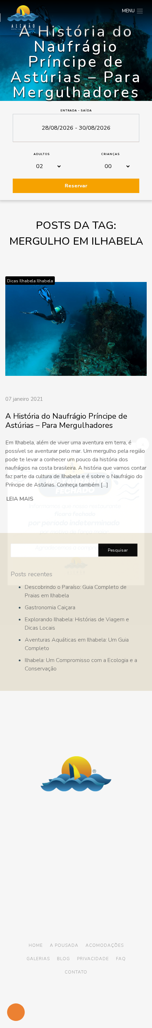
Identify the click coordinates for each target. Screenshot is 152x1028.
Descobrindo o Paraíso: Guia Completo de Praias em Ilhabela (76, 591)
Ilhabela (45, 281)
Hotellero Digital (61, 1002)
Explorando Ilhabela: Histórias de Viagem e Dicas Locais (77, 624)
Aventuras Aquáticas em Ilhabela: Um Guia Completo (77, 644)
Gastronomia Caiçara (50, 607)
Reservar (76, 185)
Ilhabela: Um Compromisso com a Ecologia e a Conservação (81, 664)
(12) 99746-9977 (94, 878)
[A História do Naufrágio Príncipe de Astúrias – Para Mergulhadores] (76, 323)
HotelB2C (79, 1007)
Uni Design (104, 1002)
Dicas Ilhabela (21, 281)
